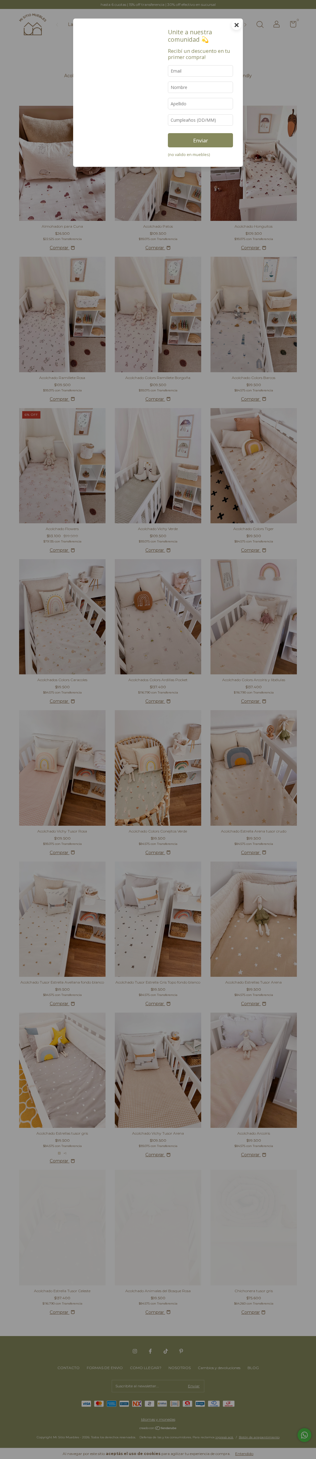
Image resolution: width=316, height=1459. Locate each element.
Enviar (200, 140)
